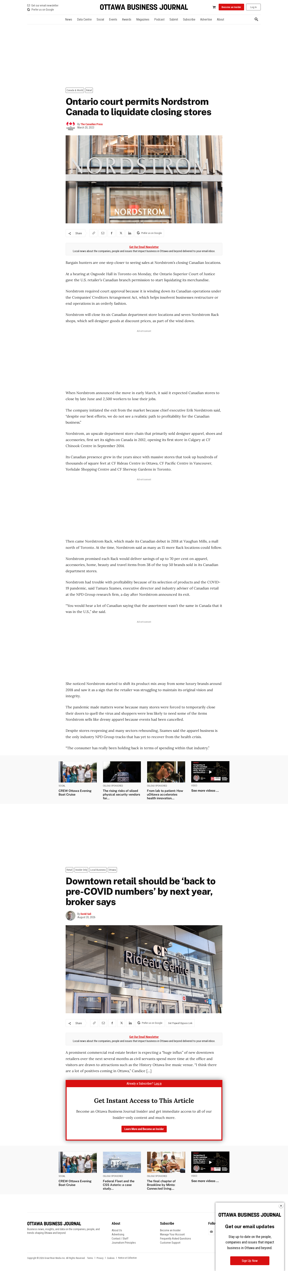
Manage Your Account (172, 1234)
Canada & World (75, 90)
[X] (120, 233)
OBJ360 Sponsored (113, 786)
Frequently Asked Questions (175, 1238)
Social (62, 786)
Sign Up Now (250, 1261)
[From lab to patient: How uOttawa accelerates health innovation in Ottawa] (166, 771)
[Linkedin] (129, 233)
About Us (117, 1230)
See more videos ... (205, 790)
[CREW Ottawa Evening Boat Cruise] (78, 771)
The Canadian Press (92, 124)
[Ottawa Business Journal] (144, 7)
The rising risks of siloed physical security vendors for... (121, 794)
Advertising (118, 1234)
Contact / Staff (120, 1238)
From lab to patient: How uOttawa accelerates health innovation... (165, 794)
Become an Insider (170, 1230)
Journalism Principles (124, 1242)
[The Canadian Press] (71, 126)
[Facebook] (111, 233)
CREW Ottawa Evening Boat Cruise (75, 792)
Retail (89, 90)
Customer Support (170, 1242)
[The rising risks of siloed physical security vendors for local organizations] (122, 771)
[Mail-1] (211, 1232)
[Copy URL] (93, 233)
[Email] (102, 233)
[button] (256, 19)
